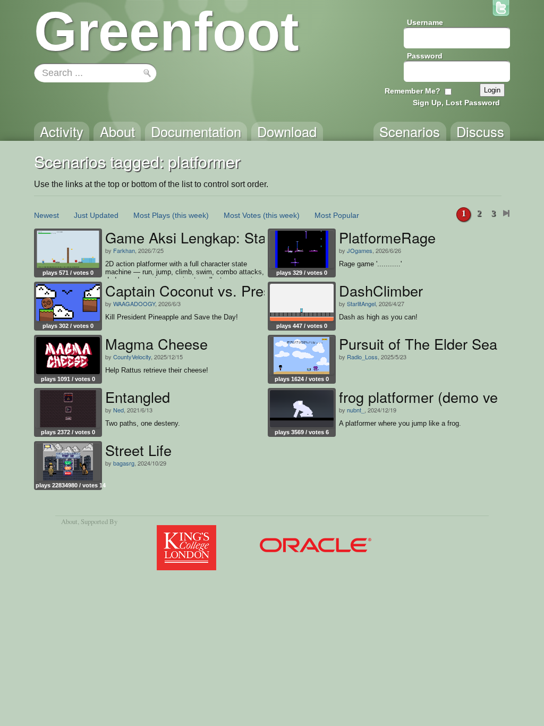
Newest (46, 215)
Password (425, 56)
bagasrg (123, 463)
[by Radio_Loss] (301, 355)
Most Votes (242, 215)
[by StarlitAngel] (301, 302)
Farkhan (124, 250)
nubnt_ (355, 410)
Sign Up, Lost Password (456, 102)
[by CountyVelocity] (68, 355)
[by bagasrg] (68, 462)
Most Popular (336, 215)
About (69, 521)
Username (425, 22)
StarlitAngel (361, 303)
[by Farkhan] (68, 249)
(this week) (190, 215)
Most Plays (151, 215)
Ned (118, 410)
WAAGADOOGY (134, 303)
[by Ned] (68, 409)
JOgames (359, 250)
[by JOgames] (301, 249)
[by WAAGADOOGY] (68, 302)
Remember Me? (412, 91)
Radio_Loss (362, 356)
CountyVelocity (132, 356)
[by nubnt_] (301, 409)
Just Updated (96, 215)
